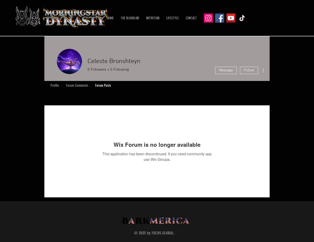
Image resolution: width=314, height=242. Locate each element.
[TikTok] (242, 18)
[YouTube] (230, 18)
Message (226, 70)
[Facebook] (219, 18)
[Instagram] (208, 18)
